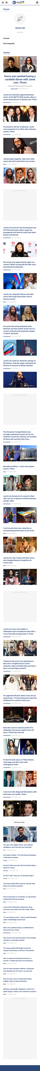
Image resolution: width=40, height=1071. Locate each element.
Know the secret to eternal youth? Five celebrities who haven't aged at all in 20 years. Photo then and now (18, 730)
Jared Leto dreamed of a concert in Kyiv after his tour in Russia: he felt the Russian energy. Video (19, 498)
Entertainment (14, 89)
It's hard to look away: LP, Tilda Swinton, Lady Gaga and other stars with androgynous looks (18, 762)
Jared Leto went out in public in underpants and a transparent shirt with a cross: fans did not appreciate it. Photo (19, 631)
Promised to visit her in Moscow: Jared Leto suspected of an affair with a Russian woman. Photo (19, 129)
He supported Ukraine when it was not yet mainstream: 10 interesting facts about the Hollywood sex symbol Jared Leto (20, 698)
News (4, 164)
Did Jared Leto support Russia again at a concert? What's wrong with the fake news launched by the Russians (19, 264)
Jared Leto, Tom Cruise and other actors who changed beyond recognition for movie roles (19, 560)
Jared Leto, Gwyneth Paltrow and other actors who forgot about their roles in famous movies (18, 296)
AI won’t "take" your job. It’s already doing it (18, 876)
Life (4, 850)
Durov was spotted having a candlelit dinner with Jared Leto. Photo (20, 79)
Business (5, 870)
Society (5, 860)
